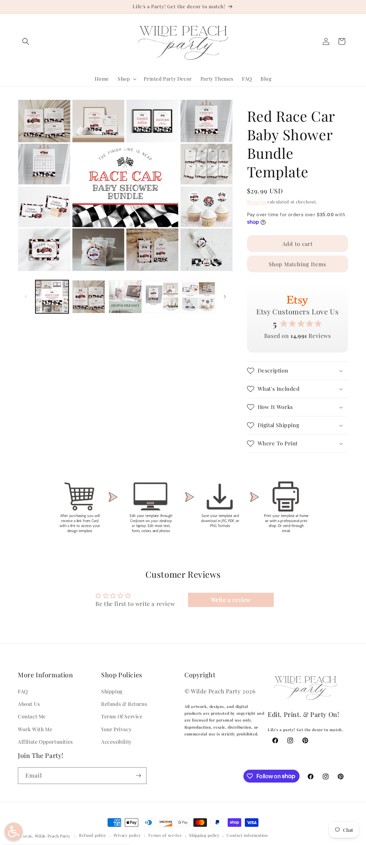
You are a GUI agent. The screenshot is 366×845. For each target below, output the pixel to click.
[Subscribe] (138, 775)
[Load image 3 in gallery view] (125, 296)
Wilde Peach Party (53, 836)
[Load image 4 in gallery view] (162, 296)
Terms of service (165, 835)
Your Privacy (116, 729)
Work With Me (35, 729)
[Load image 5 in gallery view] (198, 296)
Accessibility (116, 741)
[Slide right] (225, 296)
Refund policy (93, 835)
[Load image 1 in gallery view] (52, 296)
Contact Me (32, 716)
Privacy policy (127, 835)
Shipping (256, 201)
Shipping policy (204, 835)
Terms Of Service (122, 716)
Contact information (247, 835)
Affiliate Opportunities (45, 741)
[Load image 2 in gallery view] (88, 296)
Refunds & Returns (124, 703)
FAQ (23, 691)
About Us (29, 703)
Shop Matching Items (297, 264)
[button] (26, 41)
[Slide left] (26, 296)
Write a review (231, 599)
